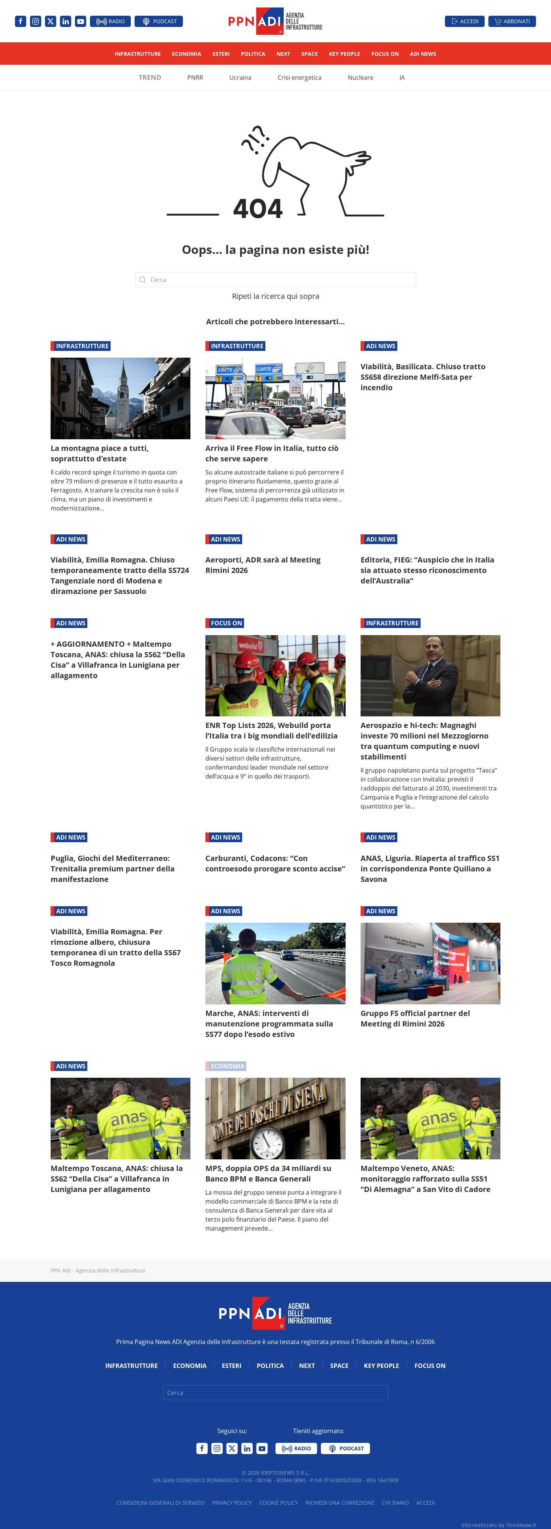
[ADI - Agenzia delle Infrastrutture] (275, 1312)
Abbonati (517, 21)
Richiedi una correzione (339, 1502)
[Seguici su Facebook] (20, 21)
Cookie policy (278, 1502)
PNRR (195, 77)
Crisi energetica (300, 77)
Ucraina (240, 77)
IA (402, 77)
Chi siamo (395, 1502)
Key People (344, 53)
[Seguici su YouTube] (80, 21)
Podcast (164, 21)
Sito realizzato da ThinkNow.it (498, 1525)
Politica (253, 53)
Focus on (385, 53)
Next (283, 53)
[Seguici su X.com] (50, 21)
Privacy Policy (232, 1502)
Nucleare (360, 77)
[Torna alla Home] (275, 21)
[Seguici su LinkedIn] (65, 21)
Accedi (469, 21)
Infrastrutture (138, 53)
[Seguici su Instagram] (35, 21)
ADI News (423, 53)
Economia (186, 53)
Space (309, 53)
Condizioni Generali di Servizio (161, 1502)
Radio (116, 21)
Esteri (221, 53)
